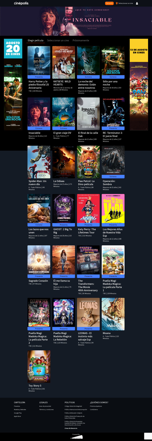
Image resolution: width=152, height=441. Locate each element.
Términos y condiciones (46, 409)
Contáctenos (94, 409)
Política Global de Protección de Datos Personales (74, 417)
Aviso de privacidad (45, 406)
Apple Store (17, 416)
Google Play (18, 413)
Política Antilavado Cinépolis (73, 413)
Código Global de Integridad (73, 406)
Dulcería (109, 3)
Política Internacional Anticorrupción (76, 409)
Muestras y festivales (20, 409)
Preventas (17, 406)
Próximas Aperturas (96, 406)
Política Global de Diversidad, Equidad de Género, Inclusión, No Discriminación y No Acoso (75, 423)
